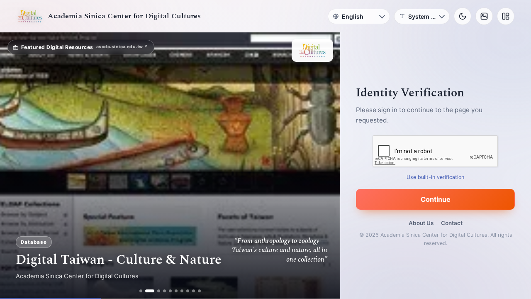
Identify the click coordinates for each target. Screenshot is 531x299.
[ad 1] (140, 290)
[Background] (484, 16)
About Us (421, 223)
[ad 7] (181, 290)
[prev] (15, 166)
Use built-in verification (436, 177)
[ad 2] (149, 290)
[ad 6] (176, 290)
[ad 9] (193, 290)
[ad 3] (158, 290)
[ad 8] (187, 290)
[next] (325, 166)
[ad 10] (199, 290)
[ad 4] (164, 290)
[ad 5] (170, 290)
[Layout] (505, 16)
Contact (452, 223)
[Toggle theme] (462, 16)
